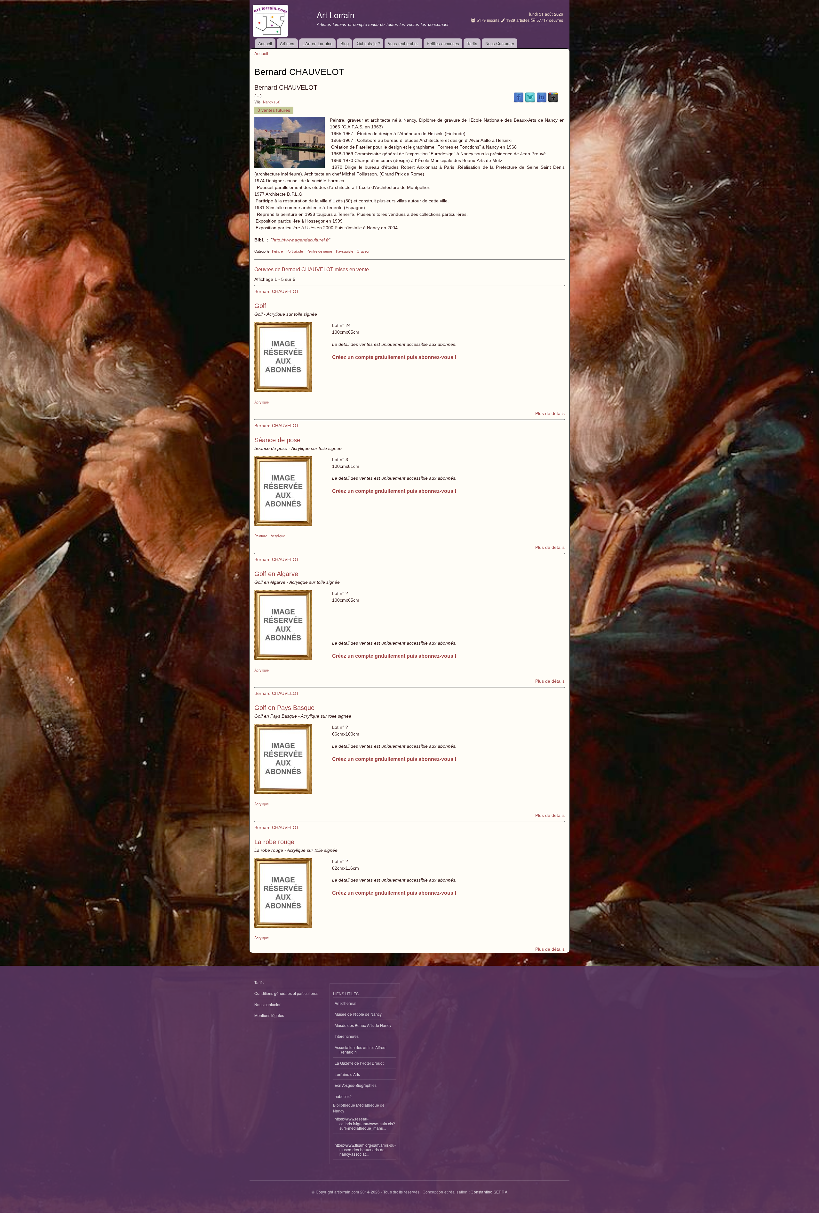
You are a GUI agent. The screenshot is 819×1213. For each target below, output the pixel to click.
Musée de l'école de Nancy (358, 1014)
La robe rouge (274, 841)
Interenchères (347, 1036)
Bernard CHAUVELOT (276, 291)
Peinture (260, 535)
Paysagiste (344, 251)
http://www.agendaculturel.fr (301, 239)
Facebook (518, 98)
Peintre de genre (319, 251)
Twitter (530, 98)
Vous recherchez (403, 43)
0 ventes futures (274, 110)
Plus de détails (550, 413)
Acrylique (261, 401)
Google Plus (553, 98)
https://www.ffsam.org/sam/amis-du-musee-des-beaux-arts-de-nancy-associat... (365, 1149)
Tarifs (472, 43)
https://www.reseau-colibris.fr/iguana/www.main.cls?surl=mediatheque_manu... (365, 1123)
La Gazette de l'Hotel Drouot (359, 1063)
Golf (260, 305)
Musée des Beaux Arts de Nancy (363, 1025)
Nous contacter (267, 1004)
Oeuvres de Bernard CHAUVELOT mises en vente (311, 269)
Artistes (287, 43)
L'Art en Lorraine (317, 43)
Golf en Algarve (276, 573)
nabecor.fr (343, 1096)
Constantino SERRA (489, 1191)
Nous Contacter (499, 43)
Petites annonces (443, 43)
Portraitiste (294, 251)
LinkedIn (542, 98)
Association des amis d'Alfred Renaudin (360, 1049)
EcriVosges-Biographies (356, 1085)
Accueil (265, 43)
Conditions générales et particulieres (286, 993)
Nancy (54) (272, 101)
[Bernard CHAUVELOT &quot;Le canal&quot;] (289, 166)
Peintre (277, 251)
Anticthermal (345, 1003)
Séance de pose (277, 440)
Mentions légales (269, 1015)
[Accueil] (271, 19)
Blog (344, 43)
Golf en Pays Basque (284, 707)
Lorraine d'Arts (347, 1074)
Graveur (363, 251)
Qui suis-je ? (368, 43)
